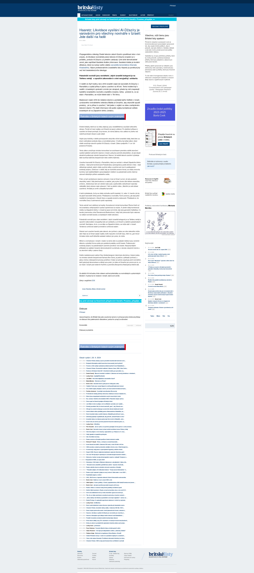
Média (94, 557)
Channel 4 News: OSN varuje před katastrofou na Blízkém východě (105, 541)
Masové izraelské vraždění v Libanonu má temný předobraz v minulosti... (115, 373)
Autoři (142, 15)
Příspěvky (150, 15)
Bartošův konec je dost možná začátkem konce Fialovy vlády (110, 429)
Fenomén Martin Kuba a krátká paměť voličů (107, 528)
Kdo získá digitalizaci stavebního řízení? (103, 378)
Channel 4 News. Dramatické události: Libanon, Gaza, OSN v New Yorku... (106, 368)
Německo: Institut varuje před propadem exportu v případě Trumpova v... (106, 457)
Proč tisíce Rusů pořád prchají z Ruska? (161, 275)
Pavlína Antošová (91, 391)
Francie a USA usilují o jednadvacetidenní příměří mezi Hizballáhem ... (105, 366)
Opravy (111, 557)
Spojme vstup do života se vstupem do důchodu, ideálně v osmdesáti (159, 302)
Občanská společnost (83, 559)
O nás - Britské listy (114, 553)
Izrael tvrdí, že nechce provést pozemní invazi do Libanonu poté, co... (105, 421)
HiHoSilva (97, 424)
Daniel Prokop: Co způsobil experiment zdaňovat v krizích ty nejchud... (106, 500)
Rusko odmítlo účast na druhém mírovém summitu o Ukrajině (103, 467)
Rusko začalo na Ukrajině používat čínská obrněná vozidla (102, 439)
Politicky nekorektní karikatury (160, 206)
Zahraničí (79, 553)
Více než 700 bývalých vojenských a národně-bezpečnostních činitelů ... (106, 454)
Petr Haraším (90, 427)
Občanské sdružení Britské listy (96, 568)
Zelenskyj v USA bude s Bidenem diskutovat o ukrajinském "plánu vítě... (106, 462)
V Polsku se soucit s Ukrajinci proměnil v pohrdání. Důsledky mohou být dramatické (160, 268)
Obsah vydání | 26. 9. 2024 (90, 357)
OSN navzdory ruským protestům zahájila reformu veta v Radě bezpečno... (107, 447)
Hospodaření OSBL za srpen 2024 (95, 460)
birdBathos (97, 503)
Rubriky (123, 15)
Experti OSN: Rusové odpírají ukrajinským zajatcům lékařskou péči (105, 452)
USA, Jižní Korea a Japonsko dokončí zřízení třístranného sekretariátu (106, 477)
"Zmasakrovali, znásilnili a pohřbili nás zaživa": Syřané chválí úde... (105, 465)
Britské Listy (161, 555)
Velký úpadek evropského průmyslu (96, 434)
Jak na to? (150, 166)
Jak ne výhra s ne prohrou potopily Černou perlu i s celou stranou (113, 427)
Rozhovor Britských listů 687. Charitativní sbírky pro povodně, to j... (105, 371)
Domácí (94, 553)
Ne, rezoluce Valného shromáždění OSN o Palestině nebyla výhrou (105, 399)
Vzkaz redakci (128, 555)
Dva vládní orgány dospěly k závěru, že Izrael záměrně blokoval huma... (106, 388)
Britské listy (91, 8)
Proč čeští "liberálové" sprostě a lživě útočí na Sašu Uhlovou (161, 261)
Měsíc (158, 316)
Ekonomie (80, 555)
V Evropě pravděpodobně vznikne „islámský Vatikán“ (111, 530)
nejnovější (130, 325)
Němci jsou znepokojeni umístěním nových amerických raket (103, 396)
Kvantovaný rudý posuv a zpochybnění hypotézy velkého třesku (104, 449)
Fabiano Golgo (90, 533)
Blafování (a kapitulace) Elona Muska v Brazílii (108, 533)
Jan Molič (89, 378)
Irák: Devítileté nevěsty (92, 437)
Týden (152, 316)
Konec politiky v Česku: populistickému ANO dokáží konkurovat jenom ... (114, 482)
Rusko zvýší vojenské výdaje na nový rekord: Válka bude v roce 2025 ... (106, 472)
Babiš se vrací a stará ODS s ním (102, 480)
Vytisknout (85, 295)
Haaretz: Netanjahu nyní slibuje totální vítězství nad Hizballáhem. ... (105, 515)
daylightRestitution (99, 376)
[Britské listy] (102, 117)
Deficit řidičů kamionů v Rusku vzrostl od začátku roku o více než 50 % (106, 490)
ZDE (93, 280)
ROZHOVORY (106, 15)
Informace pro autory (129, 557)
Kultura (79, 557)
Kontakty (111, 555)
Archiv (98, 15)
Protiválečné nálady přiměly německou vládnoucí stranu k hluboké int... (106, 394)
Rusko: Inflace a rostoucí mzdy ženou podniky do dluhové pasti (104, 487)
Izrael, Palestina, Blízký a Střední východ (93, 289)
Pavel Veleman (90, 528)
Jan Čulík (157, 247)
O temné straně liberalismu (157, 286)
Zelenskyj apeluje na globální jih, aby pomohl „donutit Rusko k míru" (105, 416)
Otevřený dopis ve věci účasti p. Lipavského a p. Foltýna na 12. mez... (105, 432)
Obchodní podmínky (114, 561)
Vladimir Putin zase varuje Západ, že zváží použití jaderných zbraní (105, 386)
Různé (94, 559)
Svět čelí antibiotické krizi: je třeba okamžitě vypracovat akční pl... (104, 492)
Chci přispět (163, 144)
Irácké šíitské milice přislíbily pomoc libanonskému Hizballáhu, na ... (105, 411)
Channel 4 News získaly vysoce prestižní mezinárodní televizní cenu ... (106, 361)
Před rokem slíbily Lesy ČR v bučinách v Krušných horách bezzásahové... (107, 520)
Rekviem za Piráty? (100, 381)
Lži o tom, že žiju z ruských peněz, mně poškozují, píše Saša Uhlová (159, 255)
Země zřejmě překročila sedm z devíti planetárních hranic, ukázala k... (106, 510)
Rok (164, 316)
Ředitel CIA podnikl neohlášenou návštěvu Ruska (160, 281)
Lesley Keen (89, 376)
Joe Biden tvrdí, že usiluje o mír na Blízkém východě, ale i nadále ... (105, 404)
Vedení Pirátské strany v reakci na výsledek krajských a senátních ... (105, 536)
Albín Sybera (90, 482)
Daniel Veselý (90, 373)
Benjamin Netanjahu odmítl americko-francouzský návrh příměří (104, 363)
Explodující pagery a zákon (93, 475)
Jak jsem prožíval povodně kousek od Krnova (106, 485)
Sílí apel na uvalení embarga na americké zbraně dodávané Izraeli (104, 409)
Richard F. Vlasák (91, 442)
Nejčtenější (149, 243)
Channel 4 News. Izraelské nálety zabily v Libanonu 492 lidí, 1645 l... (105, 508)
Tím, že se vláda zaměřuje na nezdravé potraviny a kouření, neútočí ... (105, 495)
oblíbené (138, 325)
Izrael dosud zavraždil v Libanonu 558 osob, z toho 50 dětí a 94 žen (104, 444)
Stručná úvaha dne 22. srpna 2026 (159, 249)
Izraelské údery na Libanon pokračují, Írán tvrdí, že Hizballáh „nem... (105, 419)
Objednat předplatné (160, 26)
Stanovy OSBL (128, 553)
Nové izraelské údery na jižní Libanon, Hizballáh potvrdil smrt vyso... (105, 414)
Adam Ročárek (90, 530)
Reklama (111, 559)
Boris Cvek (89, 383)
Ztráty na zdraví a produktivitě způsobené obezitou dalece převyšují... (105, 523)
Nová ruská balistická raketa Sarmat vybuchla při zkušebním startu (105, 505)
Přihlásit (172, 5)
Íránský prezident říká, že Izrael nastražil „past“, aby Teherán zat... (104, 406)
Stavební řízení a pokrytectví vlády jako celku (106, 383)
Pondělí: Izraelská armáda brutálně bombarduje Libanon (102, 518)
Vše (168, 316)
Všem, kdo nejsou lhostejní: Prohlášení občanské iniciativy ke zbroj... (105, 538)
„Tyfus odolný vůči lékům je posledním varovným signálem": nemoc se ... (106, 498)
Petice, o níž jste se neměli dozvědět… (107, 442)
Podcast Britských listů (158, 154)
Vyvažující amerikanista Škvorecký (107, 391)
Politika (94, 555)
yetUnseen (97, 525)
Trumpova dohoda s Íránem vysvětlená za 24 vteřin (160, 308)
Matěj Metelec (90, 381)
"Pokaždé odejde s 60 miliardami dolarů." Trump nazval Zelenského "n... (106, 470)
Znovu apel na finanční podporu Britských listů (99, 401)
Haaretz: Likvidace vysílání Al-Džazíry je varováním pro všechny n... (105, 513)
